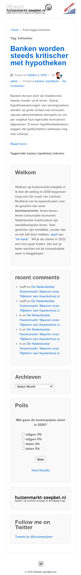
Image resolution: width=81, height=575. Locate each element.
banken (39, 81)
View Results (41, 470)
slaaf (54, 234)
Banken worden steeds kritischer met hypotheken (39, 55)
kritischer (58, 153)
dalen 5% (33, 448)
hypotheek (52, 81)
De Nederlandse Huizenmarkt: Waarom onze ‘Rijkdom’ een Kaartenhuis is (40, 291)
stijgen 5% (34, 439)
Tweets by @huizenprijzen (33, 536)
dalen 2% (33, 444)
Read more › (19, 144)
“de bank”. (22, 239)
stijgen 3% (34, 434)
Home (15, 30)
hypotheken (45, 153)
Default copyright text (44, 571)
